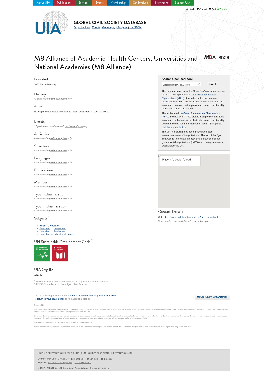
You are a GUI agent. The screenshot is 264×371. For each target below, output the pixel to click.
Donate (223, 9)
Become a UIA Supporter (60, 362)
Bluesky (108, 359)
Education (45, 228)
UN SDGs (135, 27)
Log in (192, 9)
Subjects (122, 27)
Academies (59, 231)
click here (167, 127)
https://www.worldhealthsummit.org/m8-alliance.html (191, 217)
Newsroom (161, 2)
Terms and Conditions (100, 368)
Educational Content (64, 234)
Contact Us (63, 359)
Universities (60, 228)
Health (43, 225)
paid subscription (201, 221)
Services (83, 2)
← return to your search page (49, 298)
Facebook (79, 359)
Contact (203, 9)
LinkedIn (94, 359)
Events (100, 2)
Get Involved (140, 2)
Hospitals (55, 225)
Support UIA (182, 2)
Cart (213, 9)
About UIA (43, 2)
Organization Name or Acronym (176, 85)
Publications (64, 2)
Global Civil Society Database (110, 22)
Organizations (82, 27)
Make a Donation (83, 362)
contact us (180, 127)
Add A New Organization (214, 296)
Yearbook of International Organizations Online (92, 295)
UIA (47, 20)
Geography (108, 27)
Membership (118, 2)
